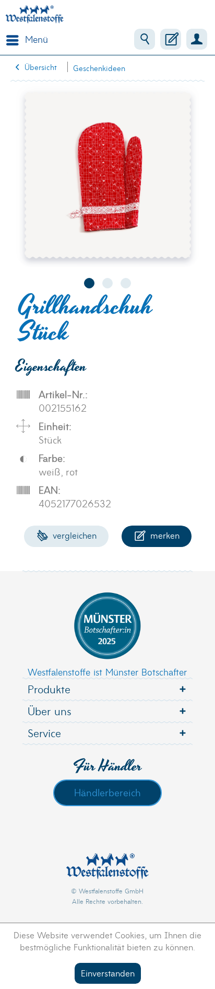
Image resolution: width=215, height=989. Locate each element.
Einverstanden (108, 973)
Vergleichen (73, 535)
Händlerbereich (107, 792)
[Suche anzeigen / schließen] (144, 39)
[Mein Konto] (196, 39)
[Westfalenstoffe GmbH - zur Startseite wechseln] (34, 14)
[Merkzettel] (170, 39)
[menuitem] (24, 39)
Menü (36, 38)
